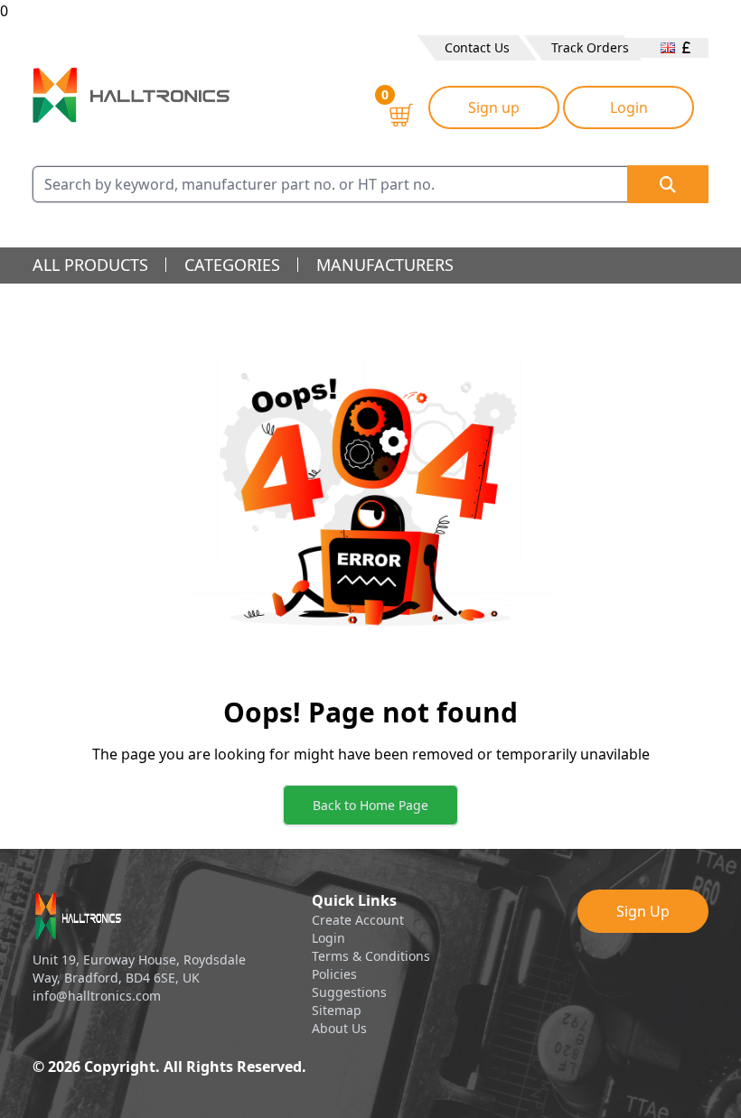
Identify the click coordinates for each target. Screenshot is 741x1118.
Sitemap (336, 1010)
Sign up (494, 107)
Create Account (358, 919)
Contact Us (477, 47)
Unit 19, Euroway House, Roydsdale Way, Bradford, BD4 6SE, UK (139, 968)
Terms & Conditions (371, 955)
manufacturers (385, 264)
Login (629, 107)
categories (232, 264)
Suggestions (349, 992)
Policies (334, 974)
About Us (339, 1028)
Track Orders (590, 47)
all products (90, 264)
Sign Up (643, 911)
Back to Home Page (370, 805)
